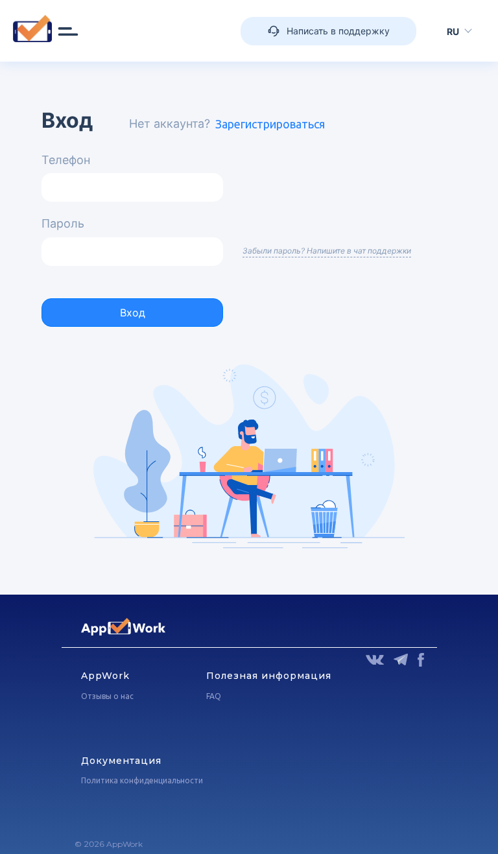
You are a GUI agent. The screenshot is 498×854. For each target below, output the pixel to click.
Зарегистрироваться (270, 123)
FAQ (213, 696)
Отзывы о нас (107, 696)
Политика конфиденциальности (142, 780)
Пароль (63, 223)
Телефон (66, 160)
